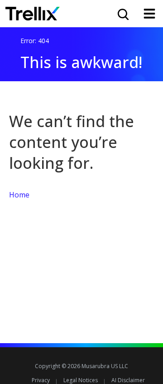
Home (19, 195)
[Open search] (122, 13)
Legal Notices (80, 380)
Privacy (41, 380)
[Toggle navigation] (149, 13)
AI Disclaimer (128, 380)
